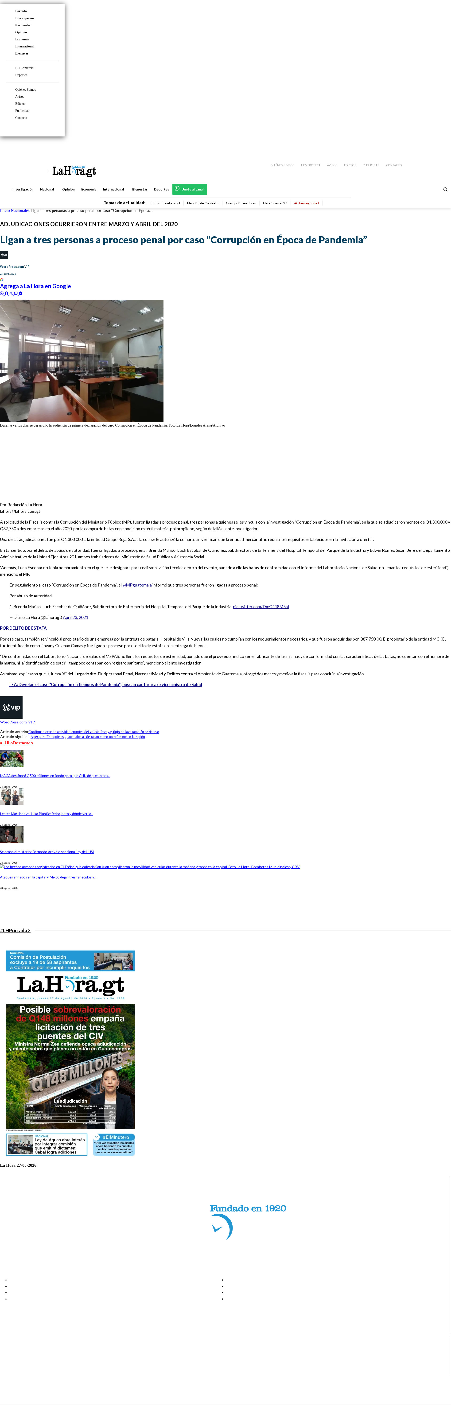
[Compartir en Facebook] (7, 292)
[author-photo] (11, 717)
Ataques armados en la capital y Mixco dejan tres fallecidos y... (48, 877)
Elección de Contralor (203, 203)
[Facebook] (408, 145)
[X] (8, 1366)
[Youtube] (442, 145)
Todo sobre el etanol (165, 203)
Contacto (21, 118)
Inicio (5, 210)
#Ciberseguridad (306, 203)
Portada (21, 11)
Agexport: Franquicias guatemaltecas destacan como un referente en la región (88, 737)
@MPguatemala (137, 584)
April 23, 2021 (75, 617)
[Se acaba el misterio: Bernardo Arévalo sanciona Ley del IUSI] (11, 841)
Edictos (20, 103)
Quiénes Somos (25, 89)
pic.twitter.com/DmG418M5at (261, 606)
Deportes (21, 75)
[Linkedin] (425, 145)
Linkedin (20, 1360)
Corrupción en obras (241, 203)
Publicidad (22, 111)
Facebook (22, 1348)
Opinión (21, 32)
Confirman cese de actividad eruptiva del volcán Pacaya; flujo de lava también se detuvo (93, 732)
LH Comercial (24, 68)
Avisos (19, 96)
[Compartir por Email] (16, 292)
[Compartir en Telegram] (20, 292)
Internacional (24, 46)
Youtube (20, 1372)
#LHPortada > (15, 930)
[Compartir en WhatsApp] (2, 292)
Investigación (24, 18)
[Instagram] (416, 145)
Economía (22, 39)
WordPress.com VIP (14, 266)
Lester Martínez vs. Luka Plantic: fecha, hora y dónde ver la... (46, 814)
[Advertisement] (141, 464)
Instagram (22, 1354)
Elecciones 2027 (275, 203)
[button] (445, 189)
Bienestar (21, 53)
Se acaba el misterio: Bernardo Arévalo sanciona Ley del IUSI (47, 852)
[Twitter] (433, 145)
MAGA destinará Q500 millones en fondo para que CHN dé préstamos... (55, 775)
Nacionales (22, 25)
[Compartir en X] (11, 292)
